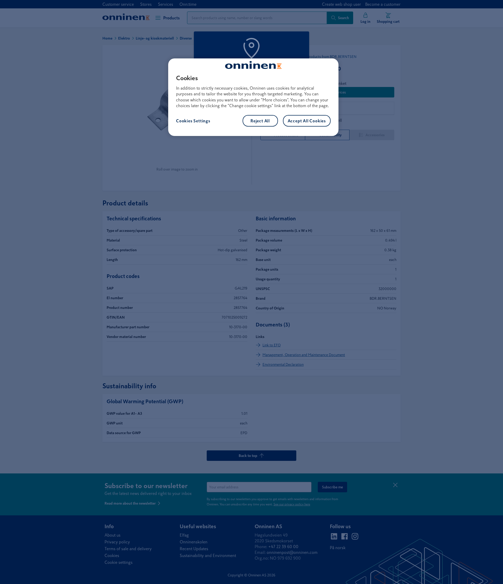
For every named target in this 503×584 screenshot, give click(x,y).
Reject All (260, 121)
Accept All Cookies (307, 121)
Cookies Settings (193, 121)
